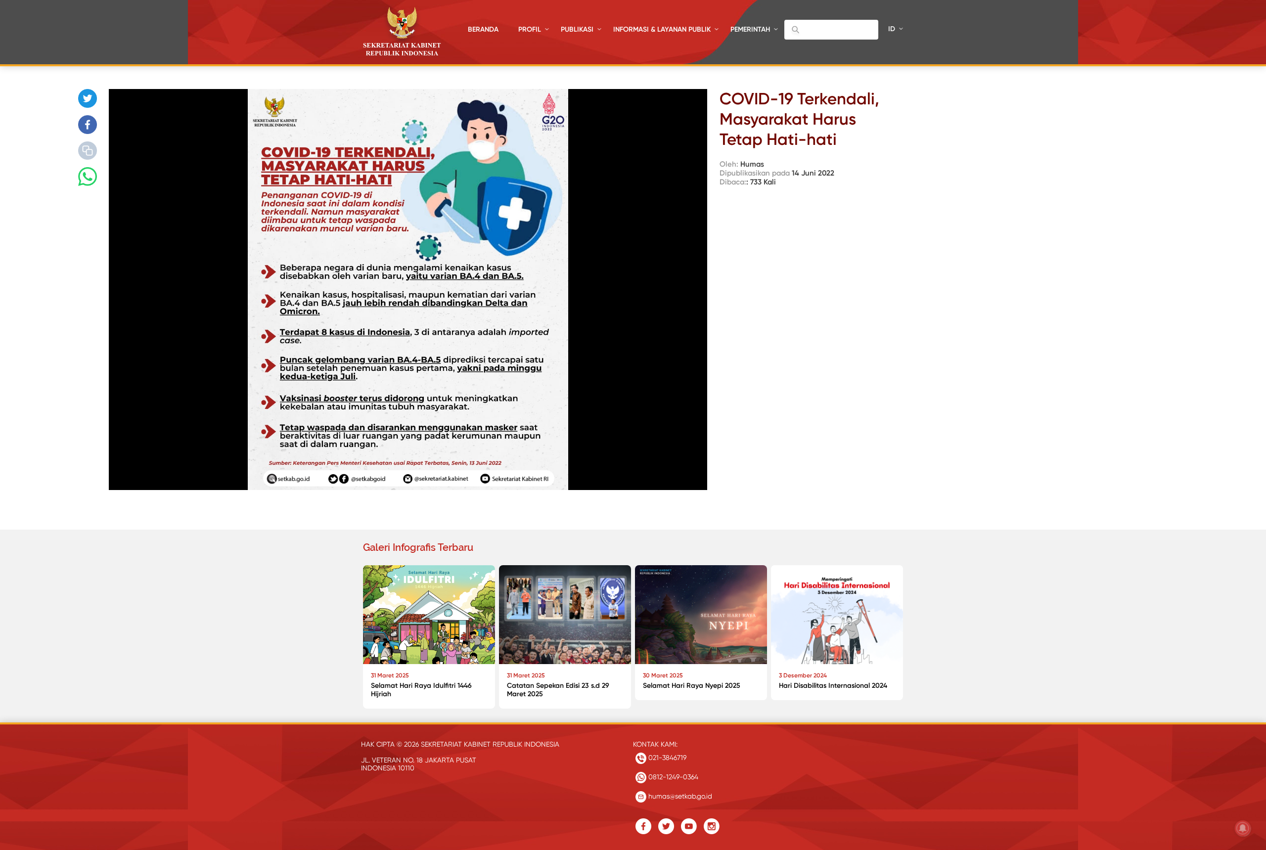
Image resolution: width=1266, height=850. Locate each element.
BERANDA (483, 29)
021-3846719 (666, 757)
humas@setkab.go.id (679, 796)
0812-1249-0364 (672, 777)
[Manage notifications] (1243, 828)
